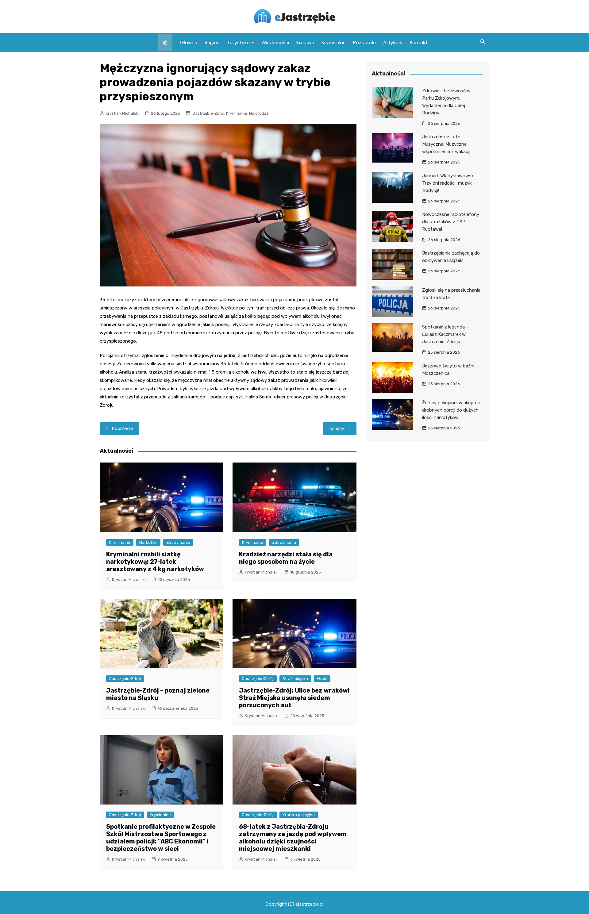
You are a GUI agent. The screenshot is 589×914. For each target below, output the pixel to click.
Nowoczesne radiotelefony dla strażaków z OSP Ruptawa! (450, 222)
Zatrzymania (178, 542)
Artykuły (392, 42)
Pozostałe (364, 42)
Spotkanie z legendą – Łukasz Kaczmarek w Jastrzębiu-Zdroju (445, 334)
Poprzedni (122, 428)
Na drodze (259, 113)
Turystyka (238, 42)
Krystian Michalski (122, 113)
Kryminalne (333, 42)
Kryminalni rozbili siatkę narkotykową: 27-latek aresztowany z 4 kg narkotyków (155, 562)
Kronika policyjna (299, 814)
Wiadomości (275, 42)
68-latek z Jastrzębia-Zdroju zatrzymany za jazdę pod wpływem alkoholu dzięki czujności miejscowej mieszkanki (293, 837)
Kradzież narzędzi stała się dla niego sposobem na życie (286, 558)
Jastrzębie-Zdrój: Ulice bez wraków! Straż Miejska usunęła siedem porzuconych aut (294, 698)
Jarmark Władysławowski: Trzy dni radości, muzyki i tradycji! (448, 183)
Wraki (322, 678)
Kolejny (336, 428)
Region (212, 42)
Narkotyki (148, 542)
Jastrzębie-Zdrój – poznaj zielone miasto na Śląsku (158, 694)
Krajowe (305, 42)
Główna (188, 42)
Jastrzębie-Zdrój (208, 113)
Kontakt (419, 42)
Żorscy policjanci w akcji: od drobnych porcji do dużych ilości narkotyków (451, 410)
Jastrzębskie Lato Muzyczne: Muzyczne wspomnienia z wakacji (446, 144)
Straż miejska (295, 678)
